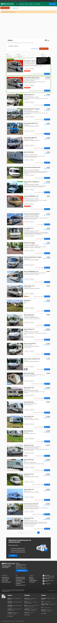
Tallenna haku (16, 8)
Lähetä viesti (47, 73)
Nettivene (12, 0)
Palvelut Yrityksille (33, 580)
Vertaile (32, 68)
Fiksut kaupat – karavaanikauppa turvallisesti (49, 576)
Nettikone (15, 0)
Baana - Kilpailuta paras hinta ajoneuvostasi (49, 578)
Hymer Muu (28, 305)
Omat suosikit (5, 580)
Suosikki (27, 68)
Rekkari (23, 0)
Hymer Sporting (28, 436)
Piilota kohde (8, 95)
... (33, 532)
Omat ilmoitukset (5, 578)
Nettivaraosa (20, 0)
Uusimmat (21, 4)
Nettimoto (8, 0)
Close (49, 58)
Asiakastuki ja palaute (20, 577)
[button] (11, 55)
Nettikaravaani (7, 4)
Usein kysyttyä (19, 580)
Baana (26, 0)
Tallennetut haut (5, 577)
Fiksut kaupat (37, 4)
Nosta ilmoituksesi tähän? (19, 59)
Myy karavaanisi (52, 4)
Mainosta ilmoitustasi (6, 582)
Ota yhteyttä (32, 582)
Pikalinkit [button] (31, 4)
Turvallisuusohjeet (20, 582)
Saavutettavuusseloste (20, 585)
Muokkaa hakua (5, 8)
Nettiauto (2, 0)
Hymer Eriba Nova (28, 157)
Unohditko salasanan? (20, 578)
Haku (17, 4)
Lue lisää (13, 555)
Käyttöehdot (18, 583)
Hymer (28, 66)
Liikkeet (26, 4)
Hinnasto (31, 577)
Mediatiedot (31, 578)
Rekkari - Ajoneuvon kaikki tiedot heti (49, 581)
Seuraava (38, 533)
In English (54, 0)
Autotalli (5, 0)
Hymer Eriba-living (28, 378)
